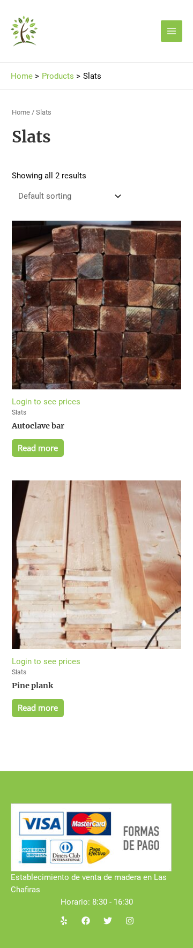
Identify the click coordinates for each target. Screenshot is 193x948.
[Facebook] (85, 920)
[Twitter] (107, 920)
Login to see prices (46, 402)
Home (21, 112)
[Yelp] (64, 920)
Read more (38, 447)
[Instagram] (129, 920)
